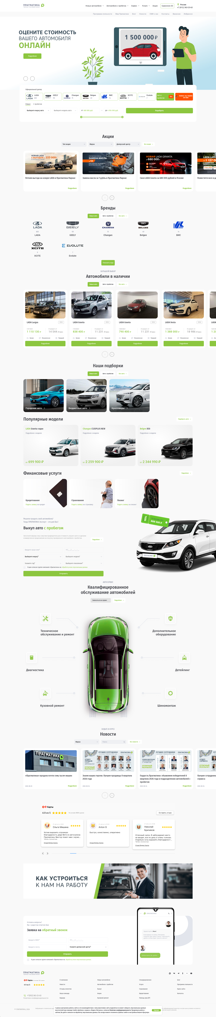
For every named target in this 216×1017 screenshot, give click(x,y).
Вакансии (176, 14)
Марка (92, 144)
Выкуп (99, 989)
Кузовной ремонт (103, 998)
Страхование (143, 989)
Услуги (144, 6)
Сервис (134, 6)
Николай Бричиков (104, 828)
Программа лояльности (102, 14)
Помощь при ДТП (144, 998)
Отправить (63, 573)
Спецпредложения (145, 980)
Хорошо (156, 1010)
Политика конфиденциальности (35, 998)
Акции (155, 6)
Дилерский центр (123, 144)
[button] (43, 853)
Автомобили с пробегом (116, 6)
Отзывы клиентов (65, 989)
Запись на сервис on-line (186, 97)
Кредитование (144, 993)
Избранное (188, 14)
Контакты (165, 14)
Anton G (57, 827)
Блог (134, 14)
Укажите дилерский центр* (80, 947)
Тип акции (67, 144)
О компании (64, 980)
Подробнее (32, 56)
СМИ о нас (154, 14)
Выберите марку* (32, 557)
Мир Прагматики (122, 14)
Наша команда (64, 993)
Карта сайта (181, 989)
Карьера (62, 998)
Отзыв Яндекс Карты (51, 843)
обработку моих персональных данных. (75, 567)
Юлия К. (148, 827)
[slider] (81, 117)
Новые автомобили (93, 6)
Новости (142, 14)
